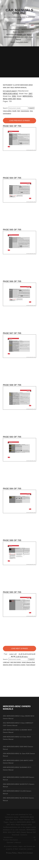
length (14, 111)
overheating (7, 113)
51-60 (33, 654)
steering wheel (7, 665)
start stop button (15, 662)
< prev (11, 654)
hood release (30, 665)
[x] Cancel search (10, 91)
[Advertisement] (19, 61)
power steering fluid (28, 662)
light (18, 111)
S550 (14, 96)
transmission (25, 111)
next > (26, 656)
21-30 (20, 654)
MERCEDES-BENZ (10, 94)
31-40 (25, 654)
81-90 (22, 656)
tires (31, 111)
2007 (30, 94)
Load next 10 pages (19, 648)
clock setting (7, 111)
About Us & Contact (25, 853)
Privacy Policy (11, 853)
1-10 (15, 654)
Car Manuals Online (19, 11)
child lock (6, 662)
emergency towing (19, 665)
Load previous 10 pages (19, 120)
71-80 (17, 656)
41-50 (29, 654)
